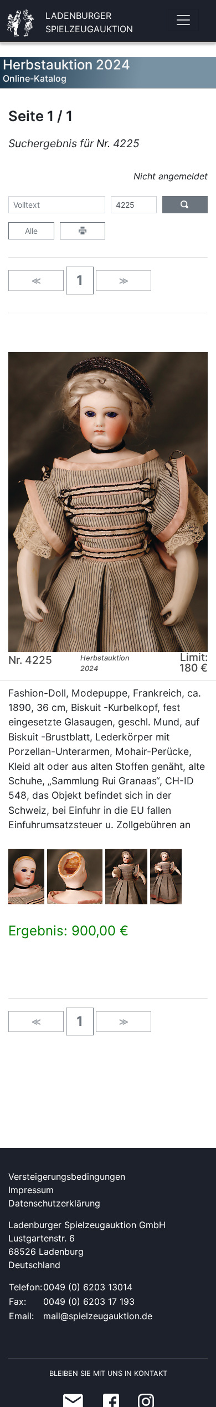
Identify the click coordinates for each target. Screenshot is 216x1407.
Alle (31, 231)
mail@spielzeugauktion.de (97, 1315)
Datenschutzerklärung (54, 1203)
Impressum (31, 1189)
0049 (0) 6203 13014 (87, 1287)
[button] (80, 280)
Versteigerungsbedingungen (66, 1176)
